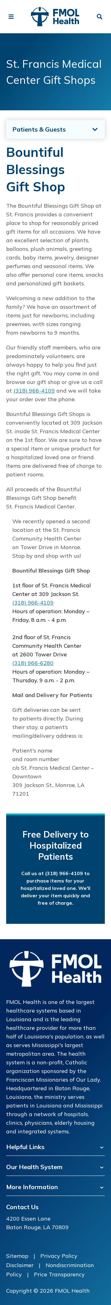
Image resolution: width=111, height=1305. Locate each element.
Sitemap (17, 1255)
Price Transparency (59, 1274)
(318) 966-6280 (33, 663)
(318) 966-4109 (34, 390)
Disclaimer (20, 1265)
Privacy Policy (58, 1255)
